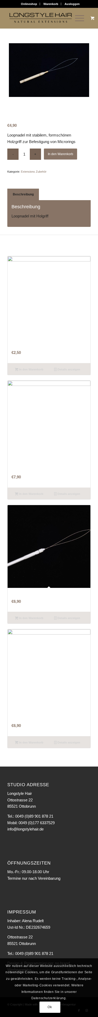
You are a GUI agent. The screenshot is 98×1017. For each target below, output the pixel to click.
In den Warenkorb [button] (30, 369)
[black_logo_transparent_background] (40, 18)
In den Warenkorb (60, 154)
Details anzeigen (68, 369)
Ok (50, 1007)
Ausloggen (72, 4)
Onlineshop (29, 4)
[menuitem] (29, 4)
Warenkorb (50, 4)
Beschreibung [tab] (23, 194)
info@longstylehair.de (25, 829)
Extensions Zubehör (34, 171)
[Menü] (77, 18)
